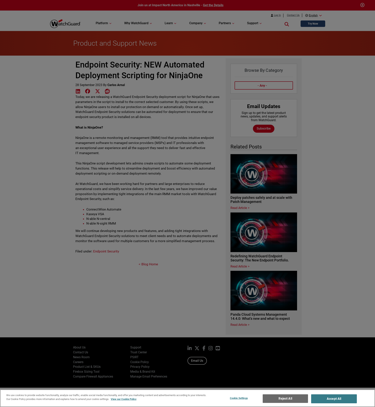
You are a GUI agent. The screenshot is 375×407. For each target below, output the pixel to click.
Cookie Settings (239, 398)
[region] (187, 398)
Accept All (334, 399)
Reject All (285, 398)
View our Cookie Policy (124, 398)
